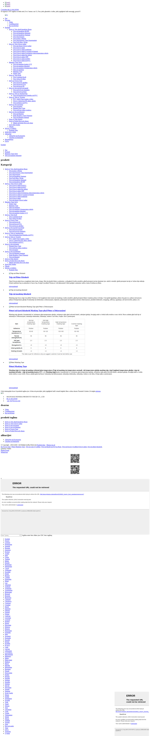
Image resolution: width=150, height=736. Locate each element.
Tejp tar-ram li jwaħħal (33, 447)
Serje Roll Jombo (14, 125)
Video (11, 22)
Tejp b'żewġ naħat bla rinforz (22, 55)
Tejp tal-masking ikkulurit (21, 66)
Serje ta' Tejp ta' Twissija (17, 97)
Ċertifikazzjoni (13, 24)
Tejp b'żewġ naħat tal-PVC (22, 60)
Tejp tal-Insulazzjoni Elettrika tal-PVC (25, 95)
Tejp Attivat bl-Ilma (19, 79)
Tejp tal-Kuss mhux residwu (22, 110)
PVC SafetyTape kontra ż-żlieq (23, 99)
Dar (6, 18)
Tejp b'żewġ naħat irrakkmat (22, 49)
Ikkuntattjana (9, 139)
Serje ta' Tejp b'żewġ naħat (17, 44)
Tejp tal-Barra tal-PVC (20, 103)
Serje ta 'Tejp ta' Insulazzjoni (18, 93)
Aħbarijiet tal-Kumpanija (17, 136)
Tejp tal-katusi (17, 106)
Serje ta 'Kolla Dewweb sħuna (19, 121)
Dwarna (7, 20)
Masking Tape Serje (15, 62)
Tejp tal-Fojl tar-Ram (20, 92)
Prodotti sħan (41, 445)
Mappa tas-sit (51, 445)
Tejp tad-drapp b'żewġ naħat (22, 46)
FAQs (7, 141)
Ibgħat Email (5, 450)
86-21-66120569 (12, 399)
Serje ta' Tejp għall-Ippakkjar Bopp (20, 29)
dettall (16, 286)
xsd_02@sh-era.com (13, 401)
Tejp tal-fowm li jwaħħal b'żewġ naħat (74, 447)
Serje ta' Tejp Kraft (15, 75)
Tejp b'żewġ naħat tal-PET (21, 59)
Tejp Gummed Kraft (19, 77)
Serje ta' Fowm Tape (15, 81)
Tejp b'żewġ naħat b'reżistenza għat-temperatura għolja (30, 53)
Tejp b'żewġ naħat (19, 48)
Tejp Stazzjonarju (18, 37)
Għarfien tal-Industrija (16, 137)
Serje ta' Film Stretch (15, 119)
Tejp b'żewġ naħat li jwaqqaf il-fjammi (25, 51)
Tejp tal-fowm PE (18, 86)
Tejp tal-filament (18, 114)
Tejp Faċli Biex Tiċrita (20, 42)
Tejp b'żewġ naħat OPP (20, 57)
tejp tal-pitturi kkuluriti (95, 447)
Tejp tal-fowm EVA (19, 84)
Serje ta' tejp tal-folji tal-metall (18, 88)
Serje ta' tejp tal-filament (16, 112)
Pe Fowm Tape (6, 447)
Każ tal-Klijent (13, 26)
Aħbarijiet (8, 134)
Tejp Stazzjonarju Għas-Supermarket (25, 40)
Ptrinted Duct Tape (19, 108)
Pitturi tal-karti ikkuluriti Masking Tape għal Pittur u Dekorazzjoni (37, 310)
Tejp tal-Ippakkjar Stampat (21, 35)
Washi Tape (17, 73)
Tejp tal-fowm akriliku (20, 82)
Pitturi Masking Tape (18, 366)
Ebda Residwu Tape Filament (22, 115)
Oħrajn (11, 126)
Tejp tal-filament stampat (21, 117)
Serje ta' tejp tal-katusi (16, 104)
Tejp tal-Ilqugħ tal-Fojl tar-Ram (51, 447)
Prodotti (7, 27)
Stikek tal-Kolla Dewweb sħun (23, 123)
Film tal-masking (18, 70)
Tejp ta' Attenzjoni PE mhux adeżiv (24, 101)
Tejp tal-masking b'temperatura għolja (25, 68)
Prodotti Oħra (13, 130)
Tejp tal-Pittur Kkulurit (19, 277)
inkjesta (11, 286)
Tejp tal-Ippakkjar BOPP (21, 31)
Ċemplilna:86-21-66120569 (10, 9)
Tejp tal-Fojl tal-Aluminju (21, 90)
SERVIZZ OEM (10, 132)
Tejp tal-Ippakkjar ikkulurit (21, 33)
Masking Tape (17, 71)
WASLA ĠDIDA (10, 128)
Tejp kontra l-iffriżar (19, 38)
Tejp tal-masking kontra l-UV (22, 64)
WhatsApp (4, 452)
